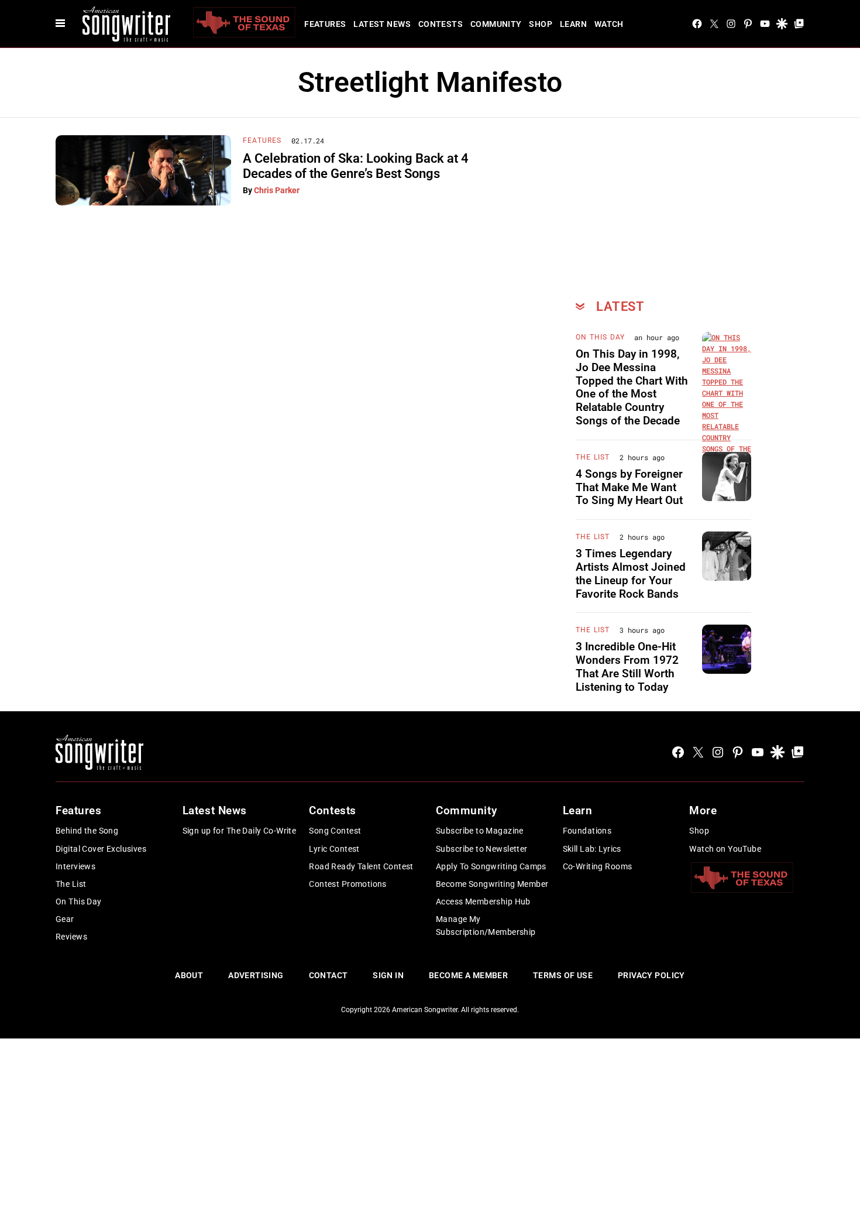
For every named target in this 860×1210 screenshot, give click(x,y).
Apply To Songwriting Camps (491, 866)
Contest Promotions (348, 884)
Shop (540, 24)
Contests (440, 24)
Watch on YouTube (725, 848)
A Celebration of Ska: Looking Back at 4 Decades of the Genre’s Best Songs (356, 166)
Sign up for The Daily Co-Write (240, 830)
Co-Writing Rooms (597, 866)
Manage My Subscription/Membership (486, 925)
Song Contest (335, 830)
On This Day (600, 337)
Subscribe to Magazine (480, 830)
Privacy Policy (651, 975)
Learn (573, 24)
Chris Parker (277, 190)
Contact (328, 975)
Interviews (75, 866)
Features (325, 24)
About (189, 975)
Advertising (256, 975)
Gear (65, 919)
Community (496, 24)
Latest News (382, 24)
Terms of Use (563, 975)
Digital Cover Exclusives (101, 848)
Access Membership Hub (483, 901)
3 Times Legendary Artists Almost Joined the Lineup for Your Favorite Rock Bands (631, 573)
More (703, 810)
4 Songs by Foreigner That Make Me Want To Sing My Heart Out (629, 487)
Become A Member (468, 975)
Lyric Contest (334, 848)
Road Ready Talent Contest (361, 866)
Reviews (71, 936)
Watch (609, 24)
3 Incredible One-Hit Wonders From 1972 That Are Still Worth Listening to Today (627, 666)
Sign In (388, 975)
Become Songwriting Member (492, 884)
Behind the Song (87, 830)
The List (593, 457)
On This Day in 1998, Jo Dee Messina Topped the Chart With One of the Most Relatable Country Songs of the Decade (632, 387)
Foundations (587, 830)
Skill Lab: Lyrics (592, 848)
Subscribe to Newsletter (482, 848)
